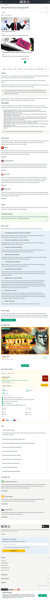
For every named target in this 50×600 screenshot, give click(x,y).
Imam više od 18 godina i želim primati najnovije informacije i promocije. (17, 547)
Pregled (4, 69)
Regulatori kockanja (5, 567)
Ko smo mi (3, 560)
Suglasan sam (42, 595)
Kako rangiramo (4, 565)
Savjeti (15, 69)
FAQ (46, 69)
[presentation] (49, 217)
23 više (17, 420)
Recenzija (9, 385)
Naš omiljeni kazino (39, 69)
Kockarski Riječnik (8, 320)
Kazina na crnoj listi (5, 570)
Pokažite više (25, 365)
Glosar (25, 69)
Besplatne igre (31, 69)
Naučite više (3, 156)
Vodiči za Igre (10, 69)
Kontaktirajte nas (4, 563)
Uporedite (4, 385)
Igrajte (45, 357)
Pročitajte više (19, 597)
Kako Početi (20, 69)
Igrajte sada (44, 385)
